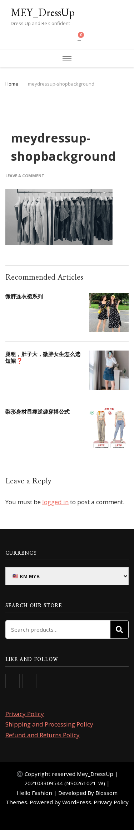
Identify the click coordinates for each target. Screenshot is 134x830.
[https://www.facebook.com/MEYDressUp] (12, 681)
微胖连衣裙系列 (24, 296)
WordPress (76, 802)
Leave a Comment (24, 175)
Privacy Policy (24, 714)
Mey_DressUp (95, 773)
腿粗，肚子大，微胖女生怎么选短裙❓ (42, 357)
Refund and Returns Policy (42, 735)
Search (119, 629)
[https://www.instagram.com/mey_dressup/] (29, 681)
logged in (55, 502)
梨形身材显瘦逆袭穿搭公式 (37, 411)
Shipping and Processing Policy (49, 724)
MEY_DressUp (43, 12)
